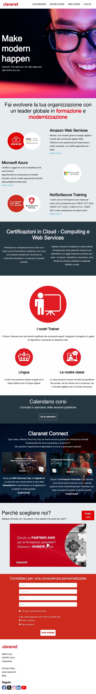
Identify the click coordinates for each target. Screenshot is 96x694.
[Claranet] (11, 4)
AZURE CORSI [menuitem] (57, 4)
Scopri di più (55, 153)
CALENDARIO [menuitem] (39, 4)
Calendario (7, 661)
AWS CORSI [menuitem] (74, 4)
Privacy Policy (8, 668)
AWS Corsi (7, 654)
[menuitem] (87, 4)
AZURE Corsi (8, 658)
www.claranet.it (9, 672)
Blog (4, 676)
